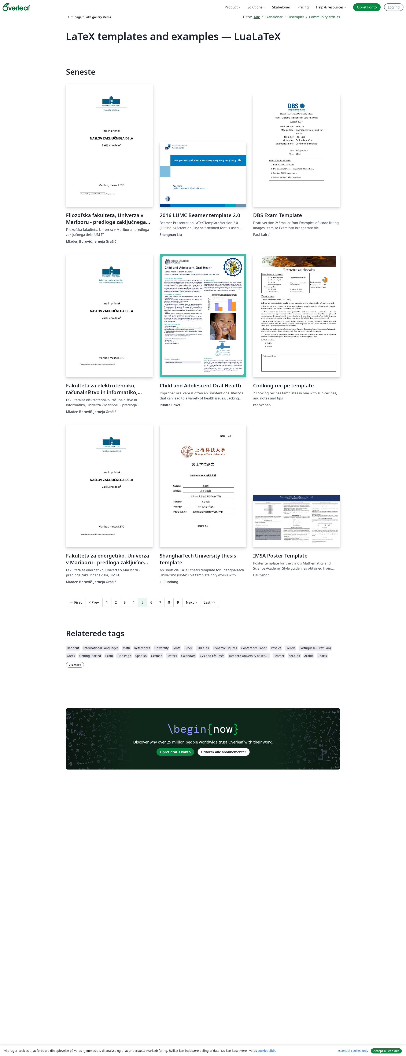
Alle (257, 17)
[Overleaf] (16, 7)
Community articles (324, 17)
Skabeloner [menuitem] (281, 7)
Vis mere (75, 665)
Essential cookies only (352, 1051)
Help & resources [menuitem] (330, 7)
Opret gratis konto (175, 752)
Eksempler (295, 17)
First (76, 602)
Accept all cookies (386, 1051)
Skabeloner (274, 17)
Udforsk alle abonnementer (223, 752)
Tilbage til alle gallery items (89, 17)
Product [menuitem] (231, 7)
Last (209, 602)
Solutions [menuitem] (254, 7)
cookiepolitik (266, 1051)
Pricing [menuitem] (303, 7)
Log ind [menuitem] (394, 7)
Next (191, 602)
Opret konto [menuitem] (367, 7)
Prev (94, 602)
